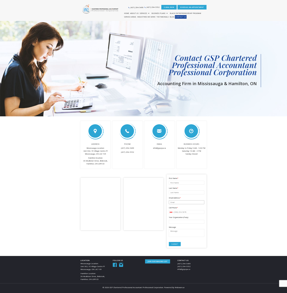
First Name (173, 178)
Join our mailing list (157, 261)
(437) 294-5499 (137, 7)
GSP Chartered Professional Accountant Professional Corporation (136, 287)
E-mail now (169, 7)
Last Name (173, 188)
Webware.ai (179, 287)
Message (172, 227)
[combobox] (171, 212)
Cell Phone (173, 208)
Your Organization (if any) (178, 217)
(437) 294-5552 (153, 7)
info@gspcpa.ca (159, 148)
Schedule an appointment (192, 7)
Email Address (175, 198)
